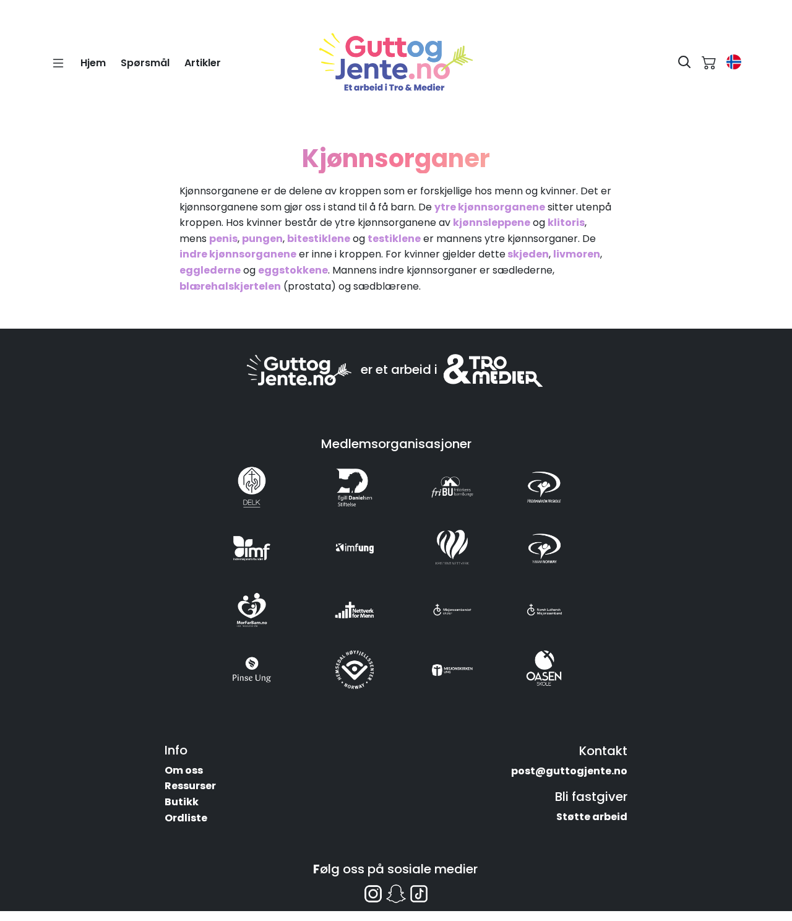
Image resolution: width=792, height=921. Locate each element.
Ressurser (190, 786)
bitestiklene (318, 238)
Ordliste (186, 818)
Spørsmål (145, 63)
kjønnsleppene (491, 222)
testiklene (394, 238)
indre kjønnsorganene (237, 254)
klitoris (566, 222)
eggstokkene (293, 270)
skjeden (527, 254)
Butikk (182, 802)
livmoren (576, 254)
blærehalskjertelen (230, 286)
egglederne (210, 270)
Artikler (202, 63)
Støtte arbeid (591, 817)
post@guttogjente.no (569, 771)
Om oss (184, 770)
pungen (262, 238)
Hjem (93, 63)
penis (223, 238)
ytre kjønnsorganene (489, 207)
